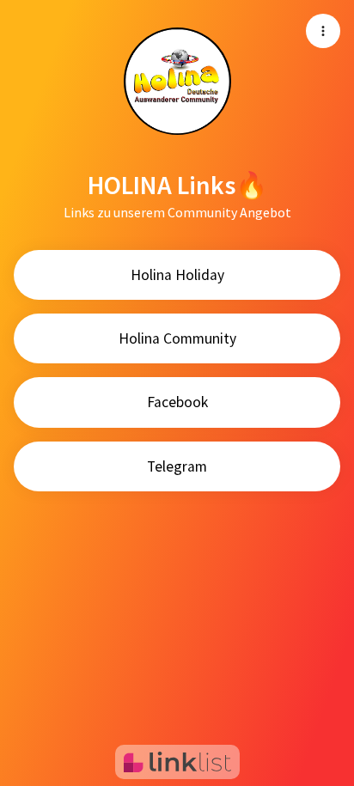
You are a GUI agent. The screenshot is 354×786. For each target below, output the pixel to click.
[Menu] (323, 31)
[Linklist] (177, 762)
